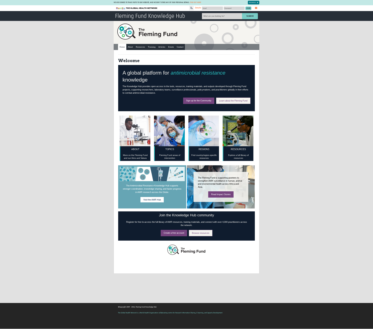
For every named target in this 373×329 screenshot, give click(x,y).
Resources (140, 47)
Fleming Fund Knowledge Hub (150, 16)
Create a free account (174, 233)
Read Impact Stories (221, 194)
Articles (161, 47)
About (130, 47)
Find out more (195, 2)
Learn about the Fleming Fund (233, 100)
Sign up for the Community (198, 100)
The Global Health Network (137, 8)
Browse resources (200, 233)
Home (122, 47)
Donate (198, 8)
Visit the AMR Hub (152, 199)
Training (151, 47)
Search (250, 16)
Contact (180, 47)
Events (171, 47)
